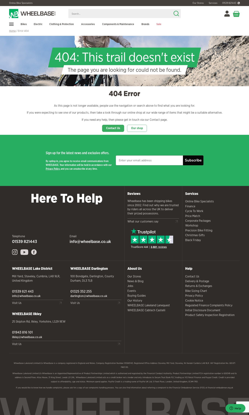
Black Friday (193, 240)
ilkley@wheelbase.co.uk (27, 337)
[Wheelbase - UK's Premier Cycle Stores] (37, 13)
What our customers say (142, 221)
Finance (190, 206)
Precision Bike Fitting (198, 230)
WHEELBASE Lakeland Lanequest (148, 305)
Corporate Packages (198, 221)
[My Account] (227, 14)
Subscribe (193, 160)
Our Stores (134, 276)
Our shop (137, 128)
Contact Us (113, 128)
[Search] (176, 13)
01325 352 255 (81, 291)
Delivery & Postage (197, 281)
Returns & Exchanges (198, 286)
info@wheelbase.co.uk (90, 241)
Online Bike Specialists (21, 3)
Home (12, 31)
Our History (134, 300)
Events (131, 291)
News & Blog (135, 281)
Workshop (191, 225)
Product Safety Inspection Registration (210, 315)
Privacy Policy (53, 168)
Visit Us (17, 303)
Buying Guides (136, 296)
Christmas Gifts (195, 235)
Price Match (192, 216)
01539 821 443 (23, 291)
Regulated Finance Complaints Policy (208, 305)
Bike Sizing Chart (196, 291)
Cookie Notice (194, 300)
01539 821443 (229, 3)
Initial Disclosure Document (202, 310)
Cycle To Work (194, 211)
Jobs (130, 286)
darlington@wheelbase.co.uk (88, 296)
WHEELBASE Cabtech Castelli (146, 310)
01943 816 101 (22, 332)
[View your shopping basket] (236, 14)
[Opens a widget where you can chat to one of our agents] (235, 408)
